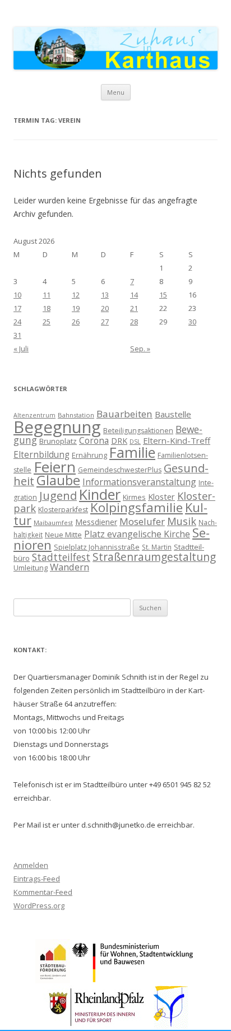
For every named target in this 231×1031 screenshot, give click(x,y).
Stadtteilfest (61, 557)
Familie (132, 452)
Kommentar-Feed (42, 892)
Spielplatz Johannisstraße (97, 547)
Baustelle (173, 414)
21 (134, 308)
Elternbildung (41, 455)
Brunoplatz (58, 441)
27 (105, 322)
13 (105, 295)
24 (17, 322)
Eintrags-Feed (36, 879)
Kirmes (134, 497)
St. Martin (157, 546)
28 (134, 322)
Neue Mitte (63, 535)
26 (76, 322)
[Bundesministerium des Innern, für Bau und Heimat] (133, 980)
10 (17, 295)
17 (17, 308)
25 (46, 322)
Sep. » (140, 348)
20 (105, 308)
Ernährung (89, 455)
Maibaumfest (53, 522)
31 (17, 335)
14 (134, 295)
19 (76, 308)
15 (163, 295)
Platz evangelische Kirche (137, 534)
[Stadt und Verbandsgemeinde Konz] (171, 1025)
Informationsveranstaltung (139, 482)
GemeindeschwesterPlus (119, 470)
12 (76, 295)
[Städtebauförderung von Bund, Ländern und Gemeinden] (52, 980)
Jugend (58, 495)
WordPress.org (38, 905)
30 (192, 322)
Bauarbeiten (124, 413)
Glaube (58, 480)
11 (46, 295)
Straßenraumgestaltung (154, 557)
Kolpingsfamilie (136, 507)
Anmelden (30, 865)
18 (46, 308)
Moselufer (142, 521)
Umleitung (30, 568)
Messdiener (96, 522)
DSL (135, 441)
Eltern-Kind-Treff (176, 440)
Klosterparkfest (63, 509)
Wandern (69, 566)
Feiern (55, 467)
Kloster (161, 496)
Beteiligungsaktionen (138, 430)
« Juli (21, 348)
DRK (119, 440)
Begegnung (57, 427)
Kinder (100, 494)
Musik (181, 521)
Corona (94, 440)
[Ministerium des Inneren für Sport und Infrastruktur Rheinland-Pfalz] (98, 1025)
